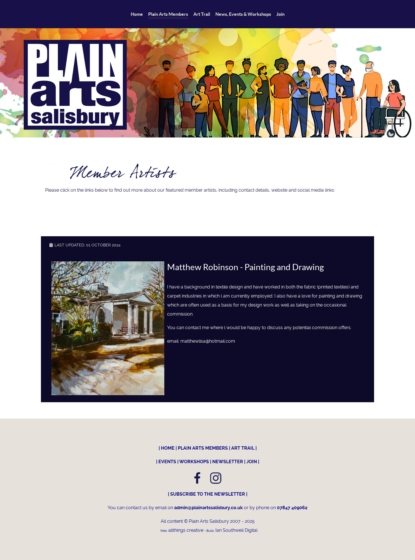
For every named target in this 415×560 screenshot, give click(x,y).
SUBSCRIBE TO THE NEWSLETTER (207, 494)
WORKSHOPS (194, 461)
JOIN (251, 461)
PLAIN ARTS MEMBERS (203, 448)
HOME (167, 448)
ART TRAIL (242, 448)
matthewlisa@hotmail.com (207, 341)
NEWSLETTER (227, 461)
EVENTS (167, 461)
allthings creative (185, 530)
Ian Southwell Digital (235, 530)
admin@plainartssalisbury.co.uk (209, 507)
